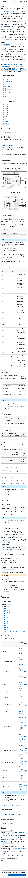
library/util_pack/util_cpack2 (21, 786)
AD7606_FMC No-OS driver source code (14, 813)
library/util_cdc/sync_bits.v (21, 652)
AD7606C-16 (13, 69)
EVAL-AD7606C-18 (9, 83)
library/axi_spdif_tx (21, 711)
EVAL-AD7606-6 (8, 88)
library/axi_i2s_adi (21, 698)
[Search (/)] (21, 1)
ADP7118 (6, 122)
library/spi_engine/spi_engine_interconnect (21, 750)
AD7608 (6, 118)
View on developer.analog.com (17, 875)
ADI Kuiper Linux (7, 536)
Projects (3, 6)
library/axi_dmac (21, 684)
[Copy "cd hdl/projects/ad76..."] (25, 548)
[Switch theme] (24, 1)
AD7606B (5, 69)
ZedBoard (6, 132)
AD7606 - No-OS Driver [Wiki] (12, 815)
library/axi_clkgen (21, 678)
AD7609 (6, 120)
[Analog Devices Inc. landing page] (7, 2)
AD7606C (7, 44)
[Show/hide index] (1, 2)
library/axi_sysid (21, 717)
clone (4, 541)
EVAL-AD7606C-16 (9, 81)
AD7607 (6, 116)
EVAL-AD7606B (8, 79)
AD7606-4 (6, 114)
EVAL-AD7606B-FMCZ (11, 65)
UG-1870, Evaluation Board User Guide (15, 631)
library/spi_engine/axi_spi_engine (21, 725)
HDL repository (7, 539)
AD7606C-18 (7, 108)
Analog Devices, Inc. (8, 830)
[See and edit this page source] (26, 6)
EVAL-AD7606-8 (8, 87)
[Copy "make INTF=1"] (25, 236)
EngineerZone (6, 835)
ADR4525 (6, 123)
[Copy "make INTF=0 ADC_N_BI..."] (25, 549)
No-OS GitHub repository (18, 848)
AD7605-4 (7, 614)
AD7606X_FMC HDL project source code (14, 639)
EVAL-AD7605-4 (8, 85)
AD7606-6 (6, 112)
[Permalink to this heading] (24, 9)
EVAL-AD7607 (7, 92)
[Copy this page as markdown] (24, 6)
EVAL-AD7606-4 (8, 90)
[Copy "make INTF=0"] (25, 230)
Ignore (4, 875)
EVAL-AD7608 (7, 94)
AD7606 (7, 11)
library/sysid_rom (21, 770)
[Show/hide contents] (27, 2)
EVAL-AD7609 (7, 96)
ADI (10, 834)
